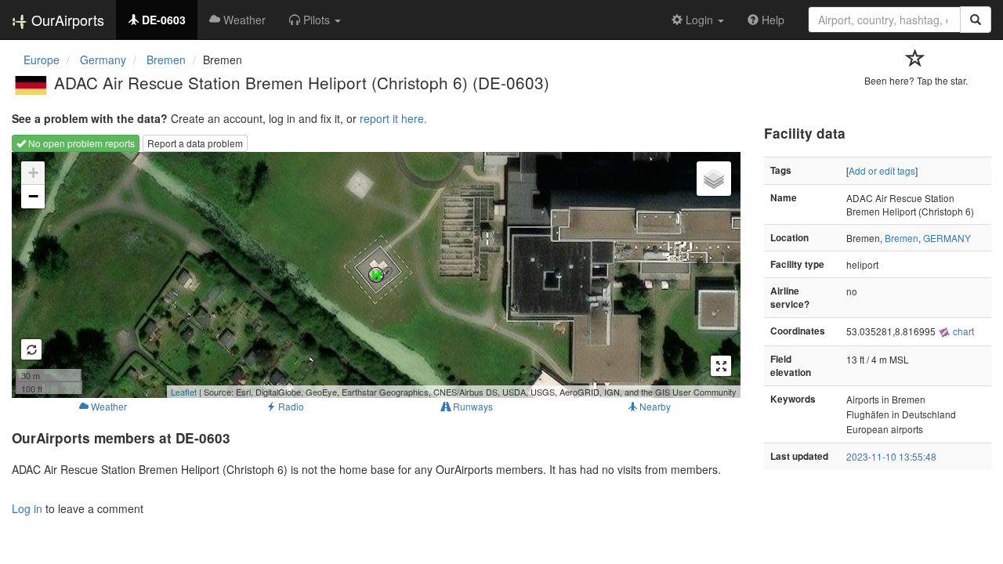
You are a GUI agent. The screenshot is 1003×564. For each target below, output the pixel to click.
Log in (27, 508)
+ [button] (33, 173)
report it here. (393, 118)
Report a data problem (195, 143)
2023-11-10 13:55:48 (891, 456)
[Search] (975, 19)
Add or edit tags (882, 170)
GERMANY (947, 237)
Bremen (901, 237)
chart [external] (962, 331)
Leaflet (184, 391)
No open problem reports (80, 143)
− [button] (33, 196)
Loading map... (374, 275)
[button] (315, 19)
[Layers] (714, 178)
